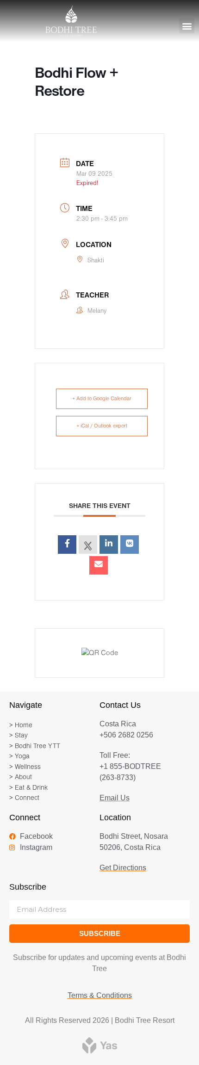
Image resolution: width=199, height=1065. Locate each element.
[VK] (129, 544)
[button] (186, 25)
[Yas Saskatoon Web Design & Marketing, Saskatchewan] (99, 1045)
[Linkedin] (109, 544)
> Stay (18, 736)
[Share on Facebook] (67, 544)
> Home (20, 726)
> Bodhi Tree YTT (34, 746)
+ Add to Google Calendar (101, 398)
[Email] (98, 565)
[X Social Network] (88, 544)
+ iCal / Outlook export (101, 426)
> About (20, 777)
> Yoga (19, 757)
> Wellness (25, 767)
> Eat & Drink (28, 788)
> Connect (24, 798)
